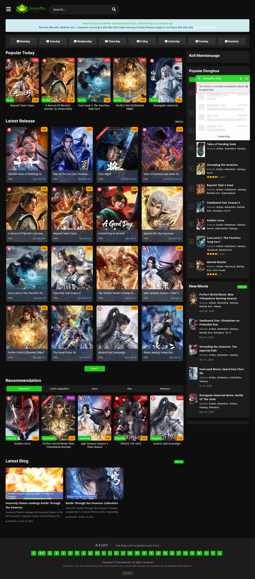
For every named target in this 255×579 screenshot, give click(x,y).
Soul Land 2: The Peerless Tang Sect (224, 239)
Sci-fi (210, 173)
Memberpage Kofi (205, 27)
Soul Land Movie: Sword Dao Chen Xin (221, 371)
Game (94, 388)
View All (179, 122)
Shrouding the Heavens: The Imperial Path (218, 348)
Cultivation (230, 189)
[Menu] (199, 78)
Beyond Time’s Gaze (220, 185)
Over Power (219, 270)
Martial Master (216, 262)
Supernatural (228, 193)
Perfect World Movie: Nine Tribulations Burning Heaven (218, 296)
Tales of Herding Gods (221, 144)
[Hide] (246, 78)
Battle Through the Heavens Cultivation (92, 503)
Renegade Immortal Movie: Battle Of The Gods (221, 397)
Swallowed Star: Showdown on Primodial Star (219, 322)
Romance (165, 388)
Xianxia (217, 306)
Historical (212, 250)
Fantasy (241, 148)
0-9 (42, 553)
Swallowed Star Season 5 (223, 202)
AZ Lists (127, 573)
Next (94, 368)
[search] (113, 10)
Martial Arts (213, 193)
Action (219, 148)
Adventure (24, 388)
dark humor (221, 228)
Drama (233, 403)
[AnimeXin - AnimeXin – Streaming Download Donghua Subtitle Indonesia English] (30, 11)
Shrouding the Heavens (222, 165)
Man (130, 388)
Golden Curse (215, 220)
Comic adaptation (59, 388)
